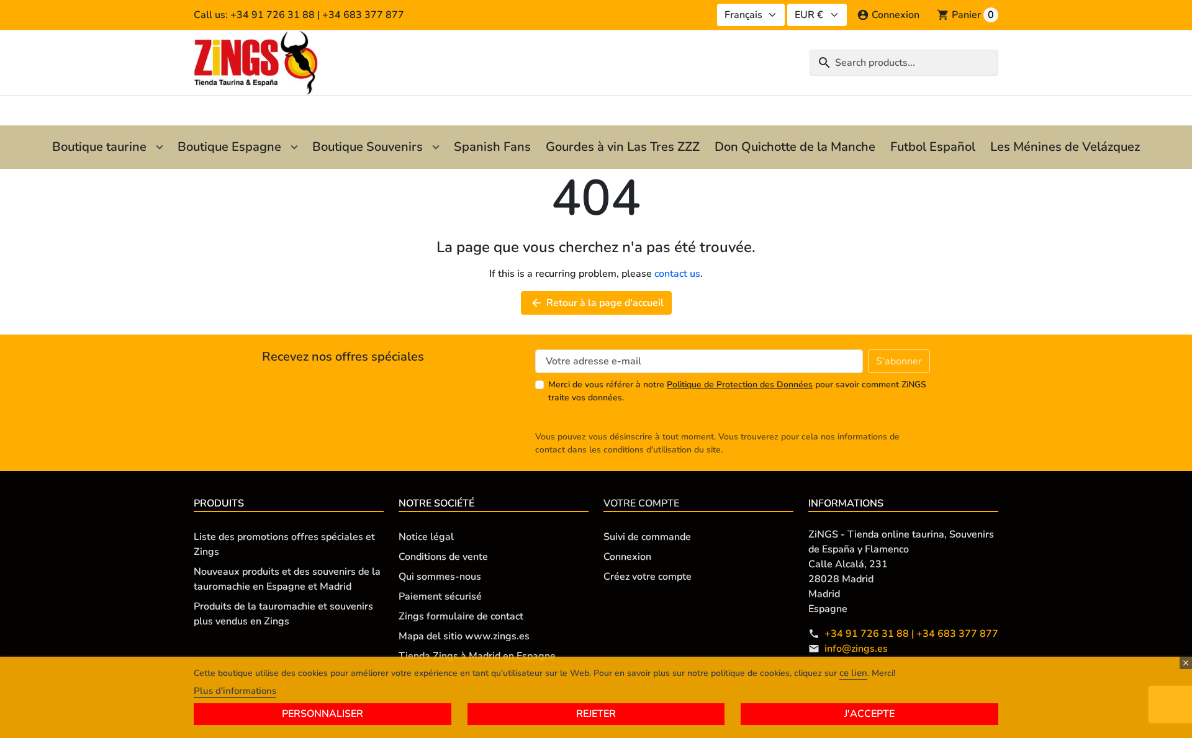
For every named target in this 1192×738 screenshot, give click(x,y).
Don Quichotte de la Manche (795, 146)
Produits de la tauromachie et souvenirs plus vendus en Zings (283, 614)
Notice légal (426, 537)
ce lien (853, 673)
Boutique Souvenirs (367, 146)
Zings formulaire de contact (461, 616)
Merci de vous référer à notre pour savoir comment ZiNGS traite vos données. (737, 391)
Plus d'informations (235, 691)
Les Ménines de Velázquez (1065, 146)
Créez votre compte (647, 576)
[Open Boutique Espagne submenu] (294, 147)
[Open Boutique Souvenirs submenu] (436, 147)
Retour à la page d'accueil (597, 303)
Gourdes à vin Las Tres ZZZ (623, 146)
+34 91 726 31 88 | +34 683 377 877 (911, 634)
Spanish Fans (492, 146)
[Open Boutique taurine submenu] (159, 147)
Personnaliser (322, 714)
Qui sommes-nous (440, 576)
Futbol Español (932, 146)
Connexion (627, 557)
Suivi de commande (647, 537)
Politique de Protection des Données (740, 384)
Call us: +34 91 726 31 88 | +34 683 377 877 (299, 15)
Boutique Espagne (229, 146)
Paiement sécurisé (440, 596)
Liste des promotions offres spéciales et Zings (284, 544)
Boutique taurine (99, 146)
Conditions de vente (443, 557)
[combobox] (904, 63)
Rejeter (596, 714)
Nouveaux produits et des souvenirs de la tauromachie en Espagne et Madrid (287, 579)
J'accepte (869, 714)
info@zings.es (856, 648)
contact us (677, 274)
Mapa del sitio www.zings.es (464, 636)
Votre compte (641, 503)
